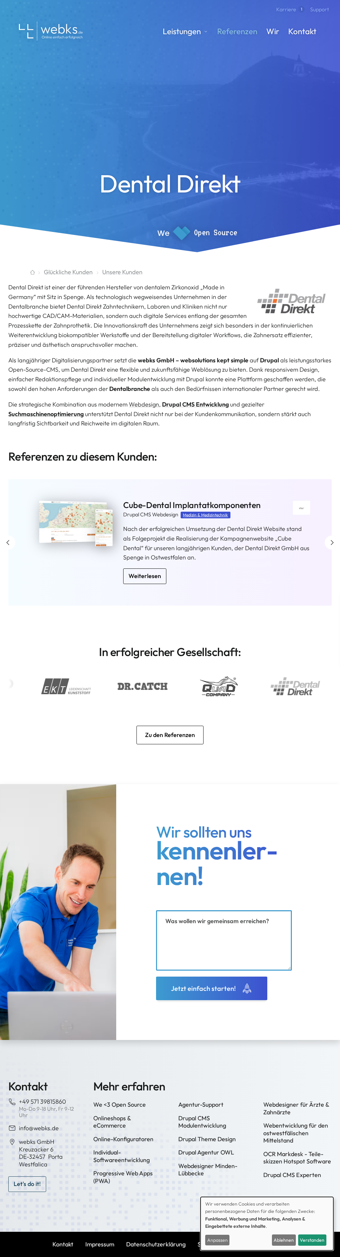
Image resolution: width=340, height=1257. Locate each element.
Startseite (21, 272)
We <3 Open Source (119, 1104)
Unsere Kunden (122, 272)
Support (319, 9)
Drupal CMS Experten (292, 1175)
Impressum (99, 1244)
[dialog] (267, 1223)
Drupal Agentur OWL (206, 1152)
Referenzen (237, 31)
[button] (8, 543)
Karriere (289, 9)
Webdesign (144, 404)
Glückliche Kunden (68, 272)
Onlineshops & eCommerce (112, 1122)
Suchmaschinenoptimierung (46, 414)
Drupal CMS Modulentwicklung (202, 1122)
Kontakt (302, 31)
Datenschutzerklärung (156, 1244)
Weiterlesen (144, 566)
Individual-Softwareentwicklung (121, 1156)
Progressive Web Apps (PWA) (123, 1177)
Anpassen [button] (217, 1240)
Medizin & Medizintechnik (205, 514)
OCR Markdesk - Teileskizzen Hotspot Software (297, 1157)
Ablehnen (284, 1240)
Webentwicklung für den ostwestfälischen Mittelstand (295, 1133)
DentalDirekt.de (152, 505)
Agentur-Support (200, 1104)
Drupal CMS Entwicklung (195, 404)
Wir (272, 31)
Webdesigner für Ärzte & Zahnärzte (296, 1108)
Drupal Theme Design (207, 1139)
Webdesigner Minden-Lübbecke (207, 1169)
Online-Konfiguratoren (123, 1139)
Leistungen (182, 31)
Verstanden (312, 1240)
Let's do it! (27, 1184)
